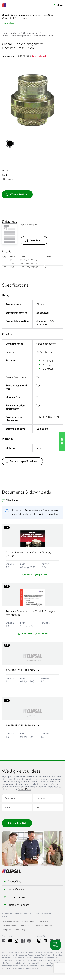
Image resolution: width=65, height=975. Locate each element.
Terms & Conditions (43, 925)
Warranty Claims (9, 925)
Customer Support (18, 905)
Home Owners (16, 889)
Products (14, 33)
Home (5, 33)
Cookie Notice (28, 921)
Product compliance (10, 921)
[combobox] (48, 807)
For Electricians (16, 897)
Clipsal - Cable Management (16, 35)
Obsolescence (25, 925)
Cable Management (30, 33)
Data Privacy (43, 921)
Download (35, 240)
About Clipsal (15, 881)
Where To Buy (18, 194)
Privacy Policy (24, 789)
